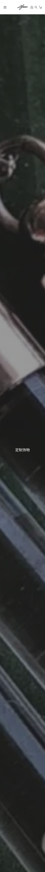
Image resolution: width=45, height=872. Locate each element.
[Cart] (41, 7)
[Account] (32, 7)
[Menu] (5, 7)
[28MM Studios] (22, 7)
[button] (36, 7)
